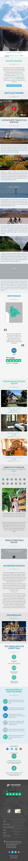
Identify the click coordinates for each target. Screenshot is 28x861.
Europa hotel (14, 433)
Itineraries (20, 55)
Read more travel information (14, 85)
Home (7, 52)
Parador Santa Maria (14, 457)
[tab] (3, 479)
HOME (4, 821)
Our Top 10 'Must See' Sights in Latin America (14, 557)
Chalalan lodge (14, 409)
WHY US (4, 832)
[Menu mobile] (3, 3)
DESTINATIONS (13, 52)
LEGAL (11, 857)
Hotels (16, 55)
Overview (7, 55)
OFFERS (4, 830)
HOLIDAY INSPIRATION (8, 827)
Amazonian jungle (12, 78)
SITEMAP (15, 857)
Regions (12, 55)
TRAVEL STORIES (6, 835)
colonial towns (19, 75)
